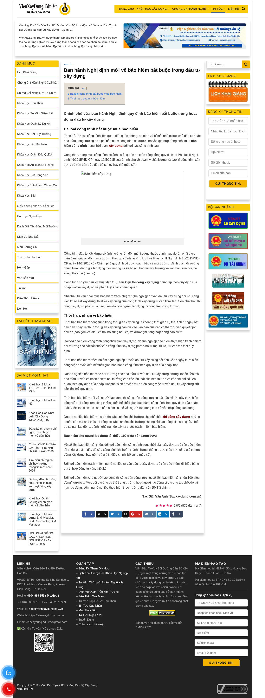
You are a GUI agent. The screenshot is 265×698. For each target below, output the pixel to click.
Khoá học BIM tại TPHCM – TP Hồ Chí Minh (42, 388)
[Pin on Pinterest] (135, 514)
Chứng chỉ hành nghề (189, 8)
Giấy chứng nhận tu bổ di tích (35, 205)
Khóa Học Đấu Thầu (30, 103)
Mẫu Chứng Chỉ (27, 247)
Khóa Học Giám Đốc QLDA (34, 154)
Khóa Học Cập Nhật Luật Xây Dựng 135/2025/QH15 (41, 416)
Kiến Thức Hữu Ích (29, 298)
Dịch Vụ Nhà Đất (27, 236)
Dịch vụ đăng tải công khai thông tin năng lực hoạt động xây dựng (42, 484)
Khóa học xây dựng (152, 8)
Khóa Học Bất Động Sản (32, 175)
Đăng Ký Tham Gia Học (94, 568)
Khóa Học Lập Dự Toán (32, 144)
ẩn (83, 88)
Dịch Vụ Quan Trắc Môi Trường (99, 591)
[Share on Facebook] (88, 514)
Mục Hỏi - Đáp (88, 610)
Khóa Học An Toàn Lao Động (35, 164)
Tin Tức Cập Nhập (90, 605)
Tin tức (217, 8)
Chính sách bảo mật (91, 624)
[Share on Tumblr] (176, 514)
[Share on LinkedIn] (163, 514)
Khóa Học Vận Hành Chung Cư (37, 185)
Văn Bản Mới (25, 277)
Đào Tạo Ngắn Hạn (29, 216)
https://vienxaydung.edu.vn (46, 608)
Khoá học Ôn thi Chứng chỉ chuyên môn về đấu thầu (40, 502)
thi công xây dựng (176, 416)
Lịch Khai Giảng (27, 72)
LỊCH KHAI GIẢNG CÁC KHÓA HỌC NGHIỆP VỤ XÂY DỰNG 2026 (41, 538)
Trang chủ (125, 8)
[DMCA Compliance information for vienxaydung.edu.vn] (232, 688)
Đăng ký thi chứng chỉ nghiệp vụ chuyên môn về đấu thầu (42, 432)
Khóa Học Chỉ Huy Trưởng (34, 134)
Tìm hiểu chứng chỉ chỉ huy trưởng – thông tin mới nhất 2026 (41, 465)
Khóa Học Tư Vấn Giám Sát (35, 113)
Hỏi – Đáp (23, 267)
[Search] (243, 9)
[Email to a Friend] (125, 514)
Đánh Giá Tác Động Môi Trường (37, 226)
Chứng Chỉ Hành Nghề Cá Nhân (37, 82)
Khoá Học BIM (26, 195)
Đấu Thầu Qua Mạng (92, 596)
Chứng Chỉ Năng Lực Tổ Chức (36, 92)
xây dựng (115, 145)
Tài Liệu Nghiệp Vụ (90, 615)
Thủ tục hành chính (29, 257)
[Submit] (246, 64)
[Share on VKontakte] (149, 514)
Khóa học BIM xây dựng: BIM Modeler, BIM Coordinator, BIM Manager (42, 519)
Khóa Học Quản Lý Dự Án (33, 123)
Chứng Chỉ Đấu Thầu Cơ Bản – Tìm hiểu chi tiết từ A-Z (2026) (42, 448)
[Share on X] (102, 514)
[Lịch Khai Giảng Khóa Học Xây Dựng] (228, 91)
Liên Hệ (233, 8)
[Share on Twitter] (115, 514)
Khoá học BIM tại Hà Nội (42, 401)
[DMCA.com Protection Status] (162, 613)
